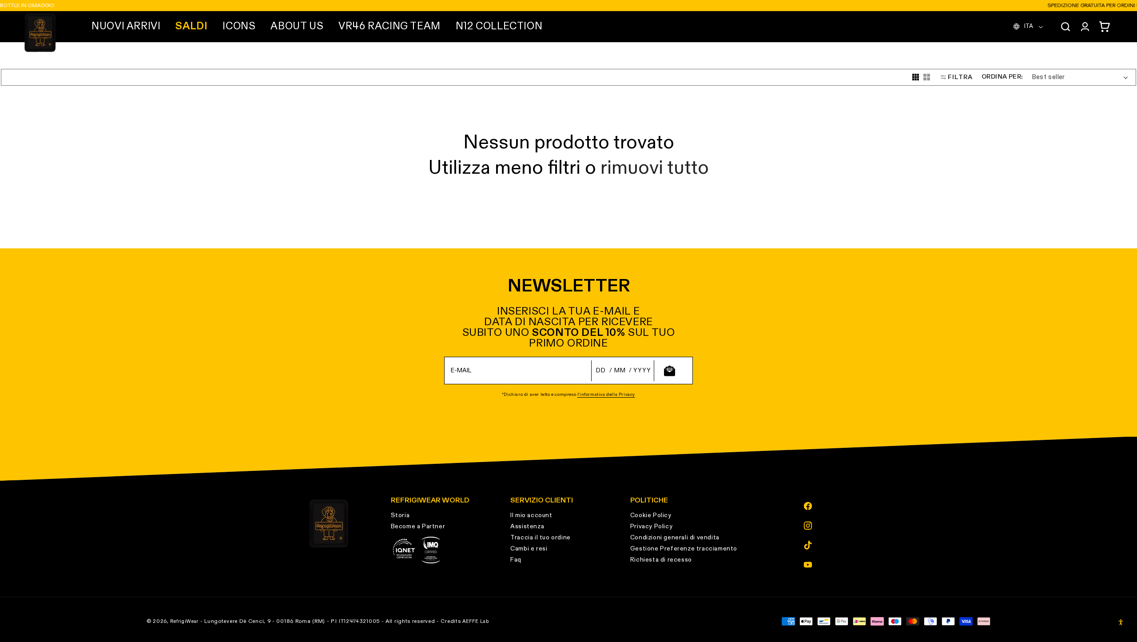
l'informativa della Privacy (606, 394)
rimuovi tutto (654, 168)
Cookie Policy (651, 515)
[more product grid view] (915, 77)
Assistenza (527, 526)
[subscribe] (669, 370)
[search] (1065, 26)
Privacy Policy (651, 526)
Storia (400, 515)
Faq (515, 560)
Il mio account (531, 515)
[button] (126, 26)
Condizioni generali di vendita (675, 537)
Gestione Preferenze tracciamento (683, 549)
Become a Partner (418, 526)
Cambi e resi (528, 549)
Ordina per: (1002, 77)
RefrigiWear (184, 621)
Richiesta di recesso (661, 560)
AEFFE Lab (475, 621)
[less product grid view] (926, 77)
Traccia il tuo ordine (540, 537)
